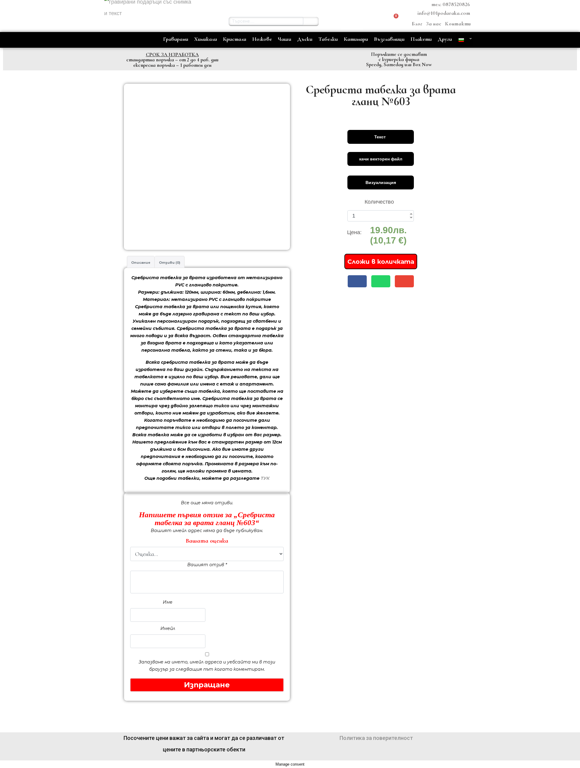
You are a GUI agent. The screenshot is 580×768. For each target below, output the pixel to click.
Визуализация (381, 182)
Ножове (262, 39)
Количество (379, 202)
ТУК (265, 478)
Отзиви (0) (169, 262)
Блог (417, 24)
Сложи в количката (380, 261)
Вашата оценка (207, 540)
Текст (380, 136)
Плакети (421, 39)
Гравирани (175, 39)
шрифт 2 (289, 218)
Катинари (356, 39)
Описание (140, 262)
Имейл (167, 628)
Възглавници (389, 39)
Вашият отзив (207, 564)
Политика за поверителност (376, 738)
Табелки (328, 39)
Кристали (234, 39)
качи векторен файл (380, 159)
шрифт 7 (324, 273)
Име (167, 602)
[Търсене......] (311, 21)
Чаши (284, 39)
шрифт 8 (359, 273)
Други (445, 39)
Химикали (205, 39)
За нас (433, 24)
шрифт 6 (289, 273)
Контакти (458, 24)
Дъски (304, 39)
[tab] (141, 262)
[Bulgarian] (462, 40)
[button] (352, 21)
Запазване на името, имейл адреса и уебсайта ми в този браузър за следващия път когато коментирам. (207, 665)
